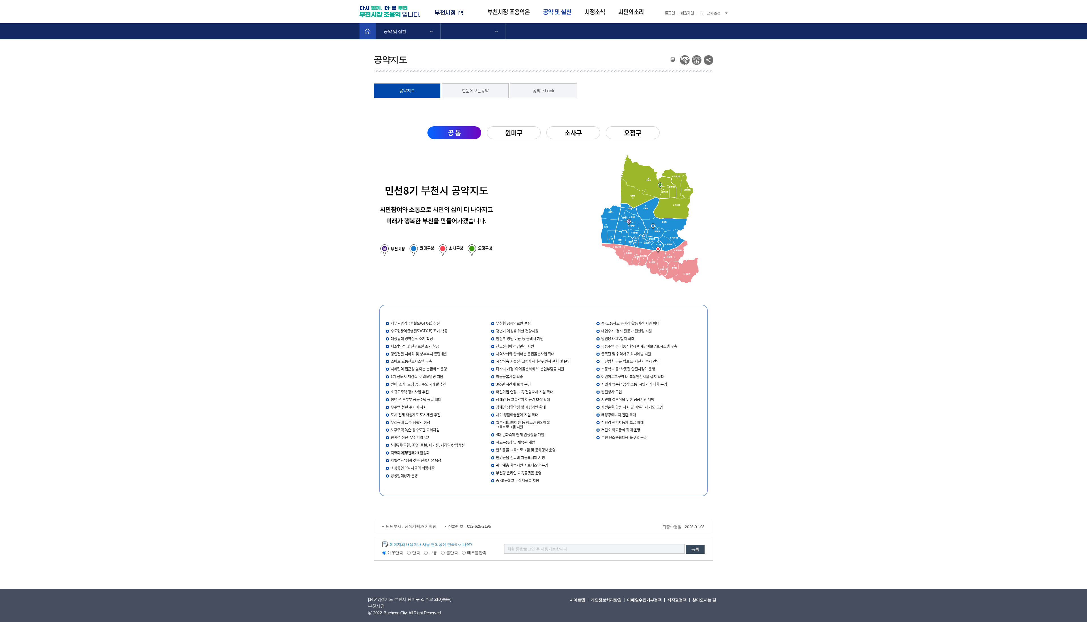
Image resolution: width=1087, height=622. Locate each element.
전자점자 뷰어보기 (685, 60)
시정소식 (595, 12)
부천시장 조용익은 (508, 12)
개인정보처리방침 (606, 600)
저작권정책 (676, 600)
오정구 (632, 132)
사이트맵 (577, 600)
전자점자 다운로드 (696, 60)
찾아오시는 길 (704, 600)
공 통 (454, 132)
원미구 (514, 132)
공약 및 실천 (557, 12)
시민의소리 (631, 12)
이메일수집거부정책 (644, 600)
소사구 (573, 132)
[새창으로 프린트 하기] (673, 58)
